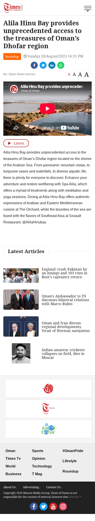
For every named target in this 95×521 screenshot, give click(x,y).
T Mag (37, 474)
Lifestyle (70, 461)
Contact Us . (54, 487)
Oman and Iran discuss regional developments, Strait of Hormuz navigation (66, 327)
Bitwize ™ (75, 497)
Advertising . (31, 487)
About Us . (10, 487)
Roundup (12, 56)
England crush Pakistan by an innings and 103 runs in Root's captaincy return (64, 273)
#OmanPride (73, 451)
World (10, 466)
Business (13, 474)
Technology (42, 466)
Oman (10, 451)
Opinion (38, 458)
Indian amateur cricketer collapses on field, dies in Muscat (63, 353)
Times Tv (13, 458)
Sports (37, 451)
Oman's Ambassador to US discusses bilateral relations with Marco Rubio (65, 300)
